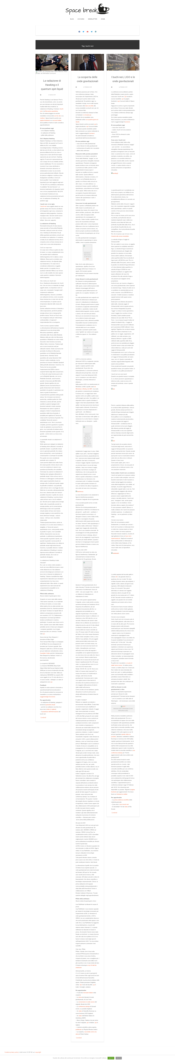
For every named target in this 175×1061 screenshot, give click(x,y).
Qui (81, 984)
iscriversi (91, 133)
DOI (85, 446)
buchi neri (43, 206)
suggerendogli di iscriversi (47, 696)
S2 (116, 576)
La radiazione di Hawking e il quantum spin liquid (52, 84)
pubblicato (79, 1029)
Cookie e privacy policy (12, 1052)
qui (44, 633)
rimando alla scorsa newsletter (120, 236)
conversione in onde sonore (87, 1002)
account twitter (57, 120)
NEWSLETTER (92, 19)
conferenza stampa (84, 1006)
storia (80, 997)
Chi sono (81, 19)
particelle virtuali (50, 704)
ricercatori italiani (88, 992)
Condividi (43, 717)
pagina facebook (45, 120)
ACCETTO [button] (111, 1058)
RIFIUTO (119, 1058)
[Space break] (87, 9)
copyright (38, 1052)
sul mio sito (57, 116)
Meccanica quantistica (51, 111)
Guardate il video (45, 653)
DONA (103, 19)
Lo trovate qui (87, 115)
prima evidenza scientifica (121, 800)
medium (42, 118)
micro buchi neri (124, 804)
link (88, 259)
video (80, 1011)
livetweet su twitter (122, 794)
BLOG (72, 19)
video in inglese (51, 709)
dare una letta (89, 105)
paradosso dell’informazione (50, 711)
